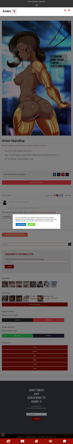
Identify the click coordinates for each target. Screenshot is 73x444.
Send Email (42, 1)
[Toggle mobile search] (65, 10)
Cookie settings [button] (21, 224)
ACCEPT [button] (31, 224)
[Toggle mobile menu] (69, 10)
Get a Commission (33, 1)
